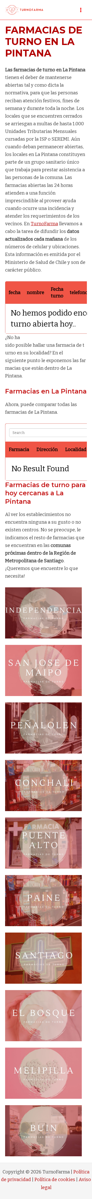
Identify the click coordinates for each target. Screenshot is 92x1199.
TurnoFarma (44, 224)
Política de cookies (54, 1179)
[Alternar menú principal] (81, 10)
